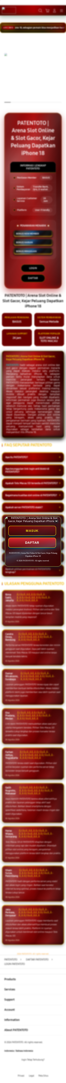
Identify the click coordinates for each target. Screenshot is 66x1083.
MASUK (32, 530)
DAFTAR (32, 542)
